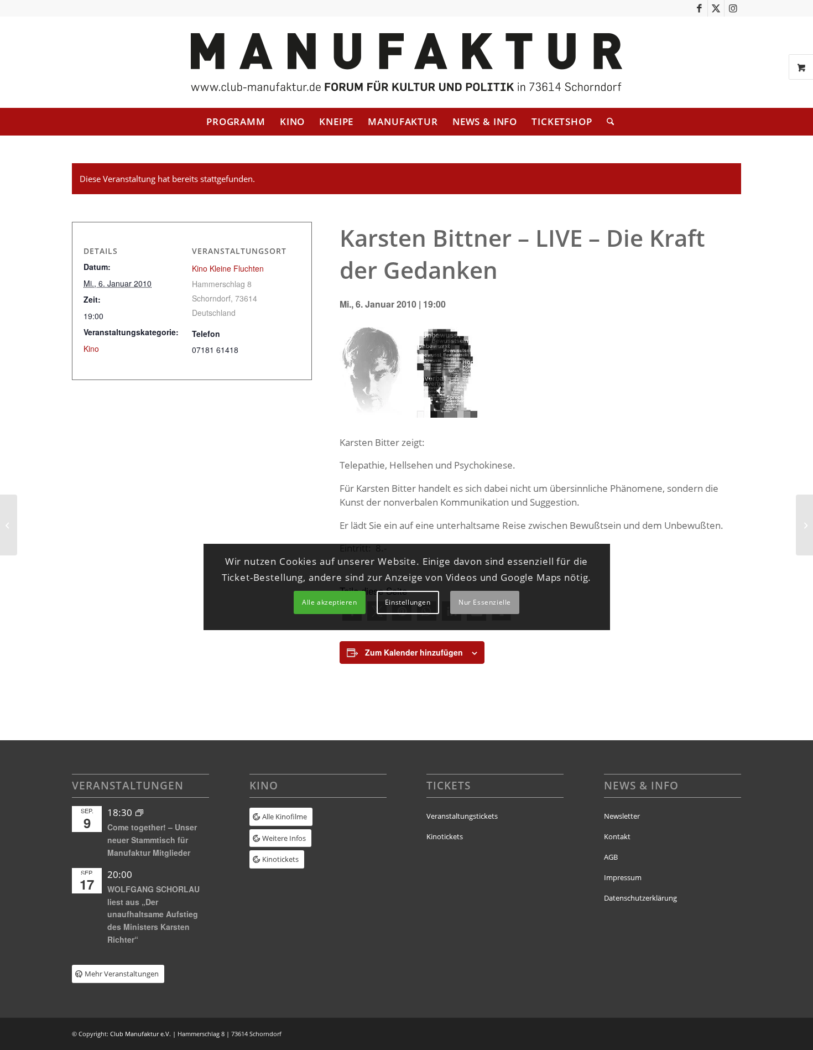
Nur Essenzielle (484, 602)
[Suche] (607, 122)
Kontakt (617, 836)
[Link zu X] (716, 8)
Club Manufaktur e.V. (140, 1034)
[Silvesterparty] (8, 525)
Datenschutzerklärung (640, 898)
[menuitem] (236, 122)
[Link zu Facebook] (699, 8)
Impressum (623, 877)
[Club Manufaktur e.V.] (406, 62)
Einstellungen (408, 602)
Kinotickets (444, 836)
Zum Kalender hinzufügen (414, 652)
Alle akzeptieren (329, 602)
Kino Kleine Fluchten (228, 268)
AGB (611, 857)
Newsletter (622, 816)
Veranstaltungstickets (462, 816)
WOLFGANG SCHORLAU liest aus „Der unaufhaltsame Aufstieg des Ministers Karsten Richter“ (153, 914)
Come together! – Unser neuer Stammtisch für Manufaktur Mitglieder (152, 839)
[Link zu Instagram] (733, 8)
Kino (91, 348)
